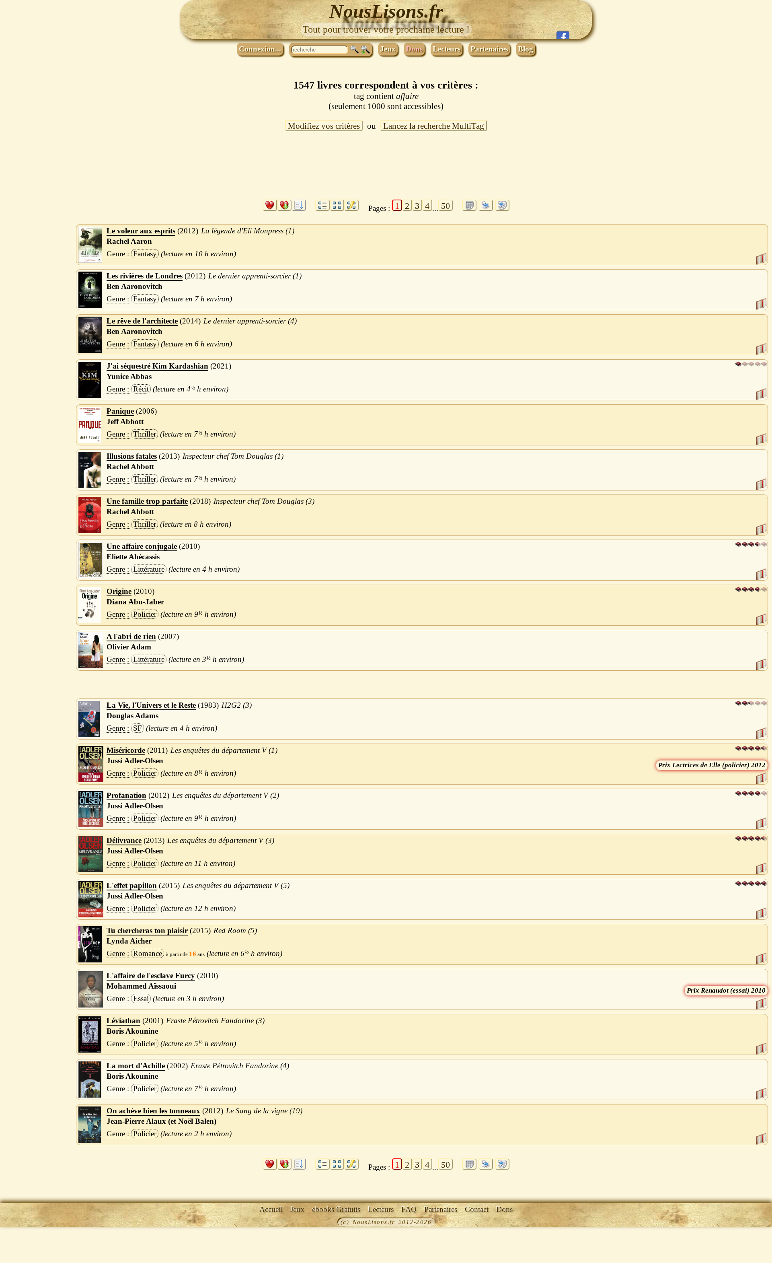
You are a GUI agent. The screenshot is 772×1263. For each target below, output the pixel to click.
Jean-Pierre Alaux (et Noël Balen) (161, 1121)
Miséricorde (126, 750)
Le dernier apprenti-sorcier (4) (250, 321)
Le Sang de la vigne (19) (264, 1110)
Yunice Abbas (129, 376)
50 (445, 206)
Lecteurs (446, 49)
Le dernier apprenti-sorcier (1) (255, 276)
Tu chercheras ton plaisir (147, 930)
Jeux (388, 49)
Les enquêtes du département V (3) (220, 840)
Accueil (271, 1209)
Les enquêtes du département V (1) (223, 750)
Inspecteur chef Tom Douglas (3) (264, 501)
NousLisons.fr (386, 11)
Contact (477, 1209)
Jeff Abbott (125, 421)
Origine (119, 591)
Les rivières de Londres (145, 276)
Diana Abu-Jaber (135, 602)
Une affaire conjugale (142, 546)
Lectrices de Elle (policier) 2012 (719, 765)
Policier (144, 614)
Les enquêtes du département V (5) (236, 885)
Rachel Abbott (130, 466)
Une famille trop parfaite (147, 501)
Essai (141, 998)
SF (137, 728)
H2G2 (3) (237, 705)
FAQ (409, 1209)
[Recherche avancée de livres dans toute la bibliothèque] (365, 49)
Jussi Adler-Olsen (135, 760)
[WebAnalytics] (18, 1222)
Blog (525, 49)
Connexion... (260, 49)
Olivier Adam (129, 647)
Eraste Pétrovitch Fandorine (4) (240, 1065)
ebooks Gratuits (336, 1209)
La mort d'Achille (136, 1065)
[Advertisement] (386, 170)
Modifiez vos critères (324, 126)
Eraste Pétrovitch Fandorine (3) (215, 1020)
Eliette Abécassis (133, 556)
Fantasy (145, 253)
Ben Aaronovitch (134, 286)
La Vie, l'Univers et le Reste (151, 705)
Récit (141, 389)
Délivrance (124, 840)
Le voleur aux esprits (141, 231)
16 (192, 954)
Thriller (144, 434)
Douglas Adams (132, 715)
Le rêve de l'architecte (142, 321)
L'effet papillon (132, 885)
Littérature (148, 569)
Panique (120, 411)
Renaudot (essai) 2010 (733, 990)
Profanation (126, 795)
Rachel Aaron (129, 241)
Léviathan (123, 1020)
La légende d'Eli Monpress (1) (247, 231)
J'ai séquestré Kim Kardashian (157, 366)
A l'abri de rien (131, 636)
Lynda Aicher (129, 941)
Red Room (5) (235, 930)
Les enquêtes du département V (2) (225, 795)
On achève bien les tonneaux (153, 1110)
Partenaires (489, 49)
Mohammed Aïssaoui (141, 986)
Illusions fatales (132, 456)
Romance (147, 953)
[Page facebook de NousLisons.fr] (562, 35)
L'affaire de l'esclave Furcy (151, 975)
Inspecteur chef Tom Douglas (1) (233, 456)
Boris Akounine (132, 1031)
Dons (414, 49)
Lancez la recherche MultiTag (433, 126)
